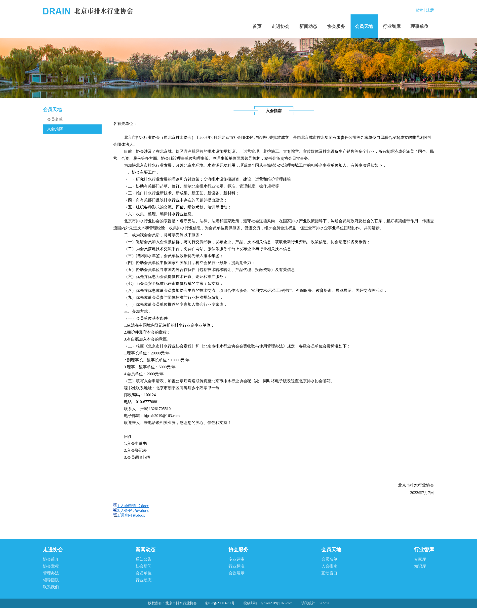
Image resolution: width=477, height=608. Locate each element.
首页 (257, 26)
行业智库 (392, 26)
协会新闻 (144, 566)
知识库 (420, 566)
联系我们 (51, 587)
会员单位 (144, 573)
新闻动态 (308, 26)
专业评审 (236, 559)
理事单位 (420, 26)
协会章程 (51, 566)
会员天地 (364, 26)
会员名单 (55, 119)
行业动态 (144, 580)
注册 (430, 10)
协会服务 (336, 26)
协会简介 (51, 559)
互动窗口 (329, 573)
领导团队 (51, 580)
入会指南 (55, 129)
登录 (419, 10)
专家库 (420, 559)
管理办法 (51, 573)
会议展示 (236, 573)
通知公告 (144, 559)
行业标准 (236, 566)
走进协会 (280, 26)
